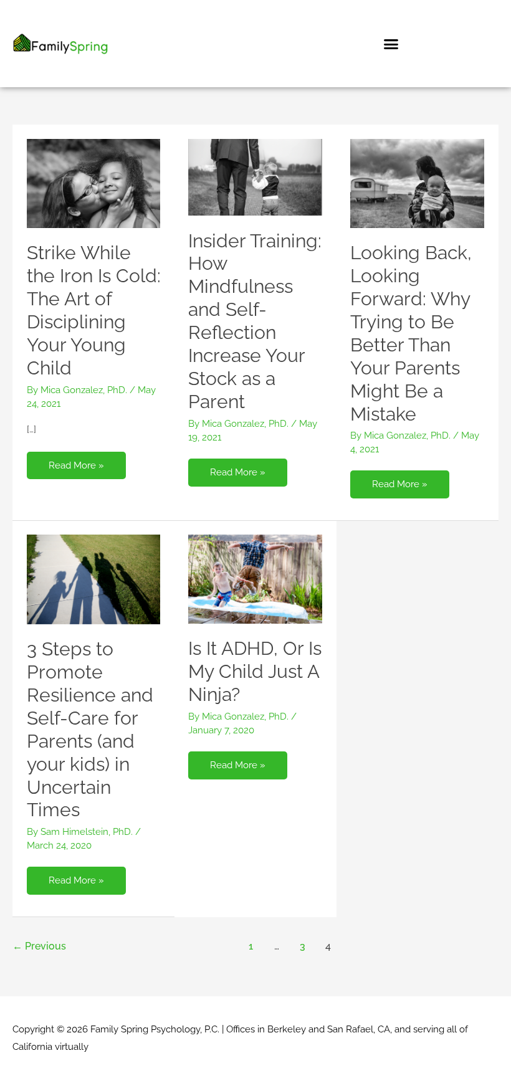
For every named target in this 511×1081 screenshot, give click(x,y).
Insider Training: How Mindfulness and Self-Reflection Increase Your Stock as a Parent (255, 321)
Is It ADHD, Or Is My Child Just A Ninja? (255, 671)
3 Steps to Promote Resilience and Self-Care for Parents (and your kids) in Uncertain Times (90, 729)
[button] (391, 43)
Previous (39, 946)
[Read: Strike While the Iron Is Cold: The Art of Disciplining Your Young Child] (94, 182)
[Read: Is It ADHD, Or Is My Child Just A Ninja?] (255, 578)
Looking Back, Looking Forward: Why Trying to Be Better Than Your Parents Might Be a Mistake (411, 333)
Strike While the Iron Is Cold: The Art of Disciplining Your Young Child (94, 310)
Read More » (76, 461)
